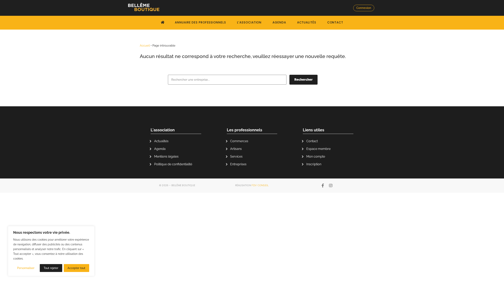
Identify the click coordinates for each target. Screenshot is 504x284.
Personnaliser (25, 268)
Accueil (145, 45)
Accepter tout (76, 268)
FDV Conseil (260, 185)
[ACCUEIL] (163, 22)
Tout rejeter (51, 268)
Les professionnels (244, 130)
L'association (163, 130)
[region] (51, 251)
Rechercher (303, 79)
